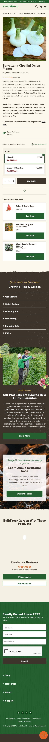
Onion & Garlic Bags (25, 206)
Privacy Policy (10, 719)
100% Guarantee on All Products (34, 1)
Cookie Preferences (24, 721)
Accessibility (36, 719)
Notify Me (31, 181)
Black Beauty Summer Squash (26, 245)
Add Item (30, 216)
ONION (12, 13)
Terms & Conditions (23, 719)
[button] (8, 77)
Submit (24, 661)
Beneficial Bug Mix (24, 224)
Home (5, 13)
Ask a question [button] (24, 583)
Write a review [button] (24, 577)
